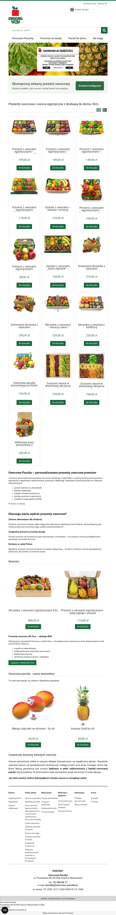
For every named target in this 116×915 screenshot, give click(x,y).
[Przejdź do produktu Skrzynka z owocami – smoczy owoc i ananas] (58, 307)
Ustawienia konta (49, 808)
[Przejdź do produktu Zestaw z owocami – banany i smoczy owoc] (58, 190)
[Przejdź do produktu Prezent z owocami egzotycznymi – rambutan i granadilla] (24, 131)
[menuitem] (22, 38)
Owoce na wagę (32, 833)
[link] (58, 59)
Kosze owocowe (32, 823)
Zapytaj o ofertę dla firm (22, 662)
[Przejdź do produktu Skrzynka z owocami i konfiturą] (91, 307)
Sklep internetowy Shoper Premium (58, 913)
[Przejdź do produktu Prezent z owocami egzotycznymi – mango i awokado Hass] (58, 131)
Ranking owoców (32, 802)
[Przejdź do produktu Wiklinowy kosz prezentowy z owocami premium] (24, 424)
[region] (58, 59)
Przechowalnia (47, 812)
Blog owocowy (81, 804)
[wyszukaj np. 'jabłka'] (104, 30)
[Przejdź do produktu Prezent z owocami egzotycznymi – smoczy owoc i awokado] (91, 131)
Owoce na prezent (33, 798)
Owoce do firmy (65, 811)
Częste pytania (15, 798)
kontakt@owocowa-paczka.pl (61, 885)
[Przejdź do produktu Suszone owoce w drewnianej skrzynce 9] (91, 366)
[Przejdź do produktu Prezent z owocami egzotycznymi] (24, 249)
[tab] (56, 73)
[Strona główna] (15, 14)
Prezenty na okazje (16, 504)
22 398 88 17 (60, 882)
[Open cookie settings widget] (4, 910)
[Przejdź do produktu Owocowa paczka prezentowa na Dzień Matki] (24, 365)
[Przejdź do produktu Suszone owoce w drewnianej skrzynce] (58, 366)
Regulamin (13, 802)
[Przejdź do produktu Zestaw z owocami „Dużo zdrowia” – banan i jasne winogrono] (58, 248)
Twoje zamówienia (49, 798)
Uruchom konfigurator (90, 85)
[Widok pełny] (105, 110)
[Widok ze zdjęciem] (98, 110)
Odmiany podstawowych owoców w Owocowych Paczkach (32, 855)
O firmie (94, 802)
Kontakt (94, 798)
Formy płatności (65, 801)
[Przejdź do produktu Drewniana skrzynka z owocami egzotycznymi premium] (91, 248)
